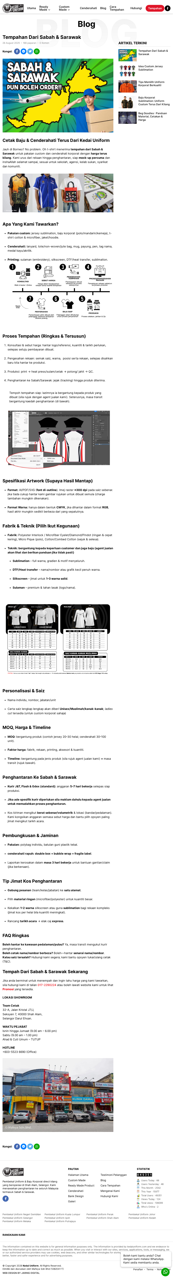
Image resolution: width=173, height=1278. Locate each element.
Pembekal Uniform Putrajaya (60, 1221)
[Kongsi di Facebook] (17, 51)
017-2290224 (47, 985)
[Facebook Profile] (167, 8)
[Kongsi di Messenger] (24, 51)
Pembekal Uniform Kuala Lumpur (62, 1214)
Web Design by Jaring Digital (21, 1273)
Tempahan (155, 8)
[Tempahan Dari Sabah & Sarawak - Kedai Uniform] (13, 8)
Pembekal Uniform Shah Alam (102, 1218)
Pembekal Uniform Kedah (142, 1218)
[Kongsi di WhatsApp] (37, 51)
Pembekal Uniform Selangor (18, 1218)
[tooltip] (6, 1199)
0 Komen (44, 43)
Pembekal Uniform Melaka (17, 1221)
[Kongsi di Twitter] (30, 51)
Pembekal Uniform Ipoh (57, 1218)
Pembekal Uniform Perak (99, 1214)
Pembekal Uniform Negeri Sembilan (22, 1214)
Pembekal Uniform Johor (142, 1214)
